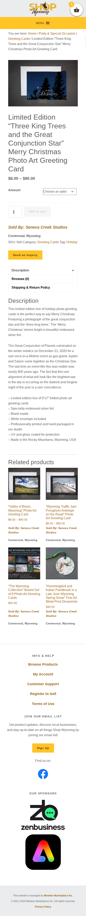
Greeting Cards (19, 38)
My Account (43, 674)
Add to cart (37, 211)
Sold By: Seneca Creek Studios (37, 227)
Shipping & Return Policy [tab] (31, 287)
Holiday (71, 242)
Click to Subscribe (25, 907)
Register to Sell (43, 694)
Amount (14, 190)
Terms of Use (43, 704)
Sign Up (43, 748)
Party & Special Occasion (57, 33)
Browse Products (43, 664)
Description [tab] (20, 270)
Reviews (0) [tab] (20, 279)
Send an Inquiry (25, 255)
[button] (40, 23)
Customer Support (43, 684)
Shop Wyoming (43, 8)
